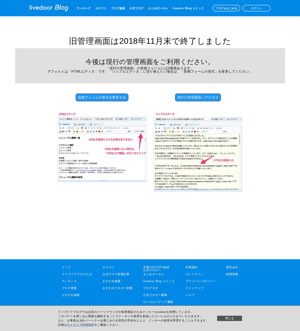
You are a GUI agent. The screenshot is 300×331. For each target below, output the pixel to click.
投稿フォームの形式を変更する (102, 97)
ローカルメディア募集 (158, 301)
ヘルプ (190, 294)
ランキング (84, 8)
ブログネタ (150, 288)
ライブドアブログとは (77, 274)
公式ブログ (137, 8)
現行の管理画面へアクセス (198, 97)
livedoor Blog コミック (188, 8)
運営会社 (232, 267)
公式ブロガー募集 (155, 294)
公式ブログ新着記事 (116, 274)
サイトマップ (195, 288)
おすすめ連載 (111, 281)
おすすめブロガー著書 (117, 288)
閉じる (229, 318)
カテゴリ (101, 8)
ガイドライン (195, 274)
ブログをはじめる (226, 8)
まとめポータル (158, 8)
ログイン (256, 8)
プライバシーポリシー (201, 281)
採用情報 (232, 274)
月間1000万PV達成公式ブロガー (156, 268)
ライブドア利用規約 (80, 324)
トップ (66, 267)
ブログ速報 (118, 8)
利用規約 (192, 267)
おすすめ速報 (71, 294)
